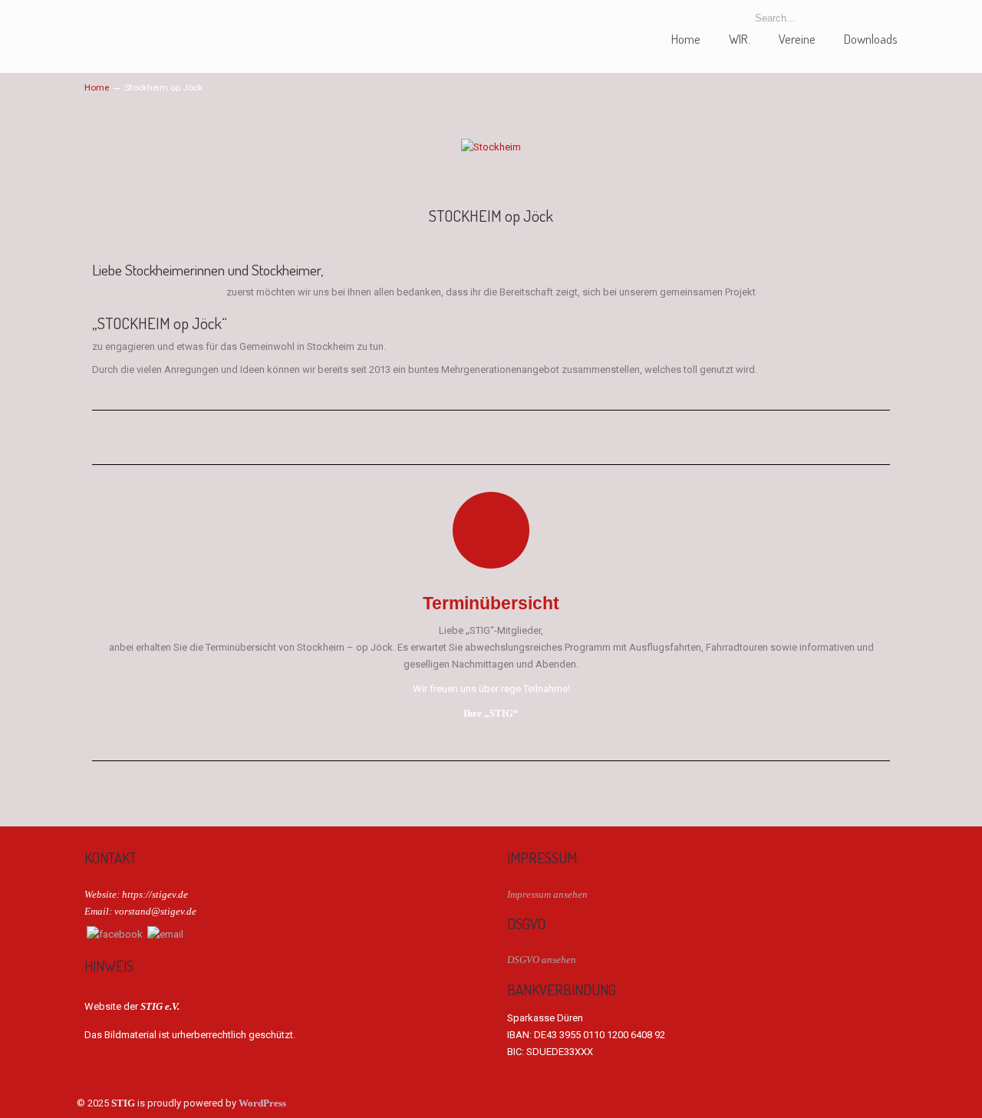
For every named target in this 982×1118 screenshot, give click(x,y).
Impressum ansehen (547, 894)
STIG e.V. (141, 26)
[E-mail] (165, 934)
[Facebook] (115, 934)
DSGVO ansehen (541, 959)
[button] (107, 147)
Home (96, 87)
